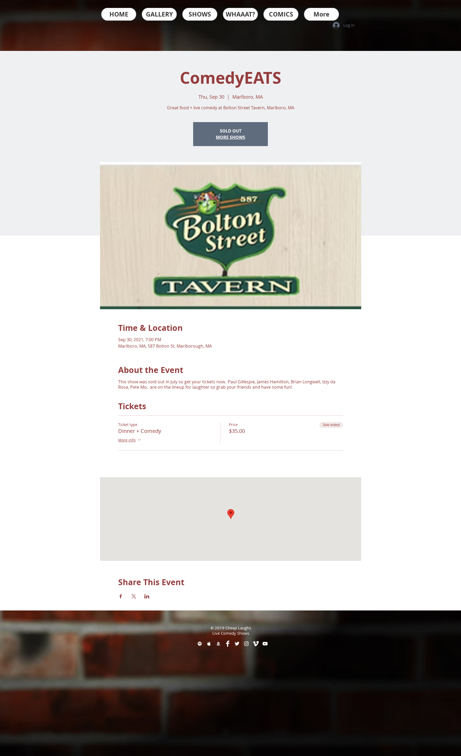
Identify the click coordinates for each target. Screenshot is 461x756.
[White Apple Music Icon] (209, 644)
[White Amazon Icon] (218, 644)
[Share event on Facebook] (120, 596)
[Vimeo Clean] (256, 644)
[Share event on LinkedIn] (146, 596)
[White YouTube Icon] (265, 644)
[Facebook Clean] (228, 644)
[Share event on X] (133, 596)
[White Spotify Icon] (200, 644)
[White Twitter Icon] (237, 644)
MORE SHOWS (230, 137)
